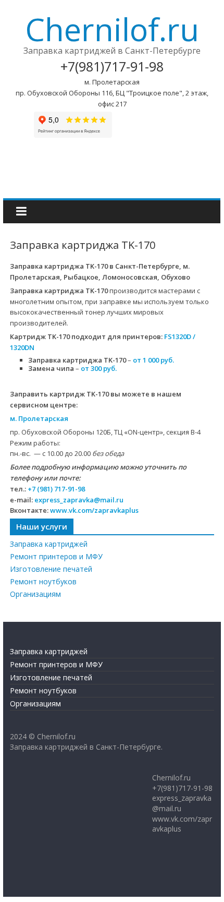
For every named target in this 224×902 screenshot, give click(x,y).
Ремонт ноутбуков (43, 581)
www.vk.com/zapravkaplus (94, 510)
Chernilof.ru (112, 29)
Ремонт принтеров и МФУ (56, 556)
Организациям (35, 594)
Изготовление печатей (51, 569)
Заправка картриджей (49, 544)
